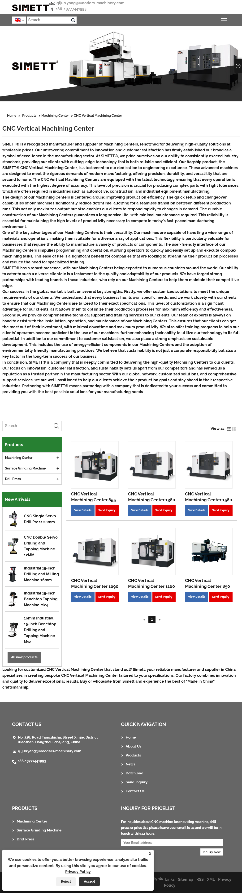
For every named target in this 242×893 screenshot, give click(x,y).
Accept (89, 881)
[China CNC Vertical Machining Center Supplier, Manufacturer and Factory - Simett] (31, 7)
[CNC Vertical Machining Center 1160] (151, 551)
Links (170, 879)
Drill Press (13, 479)
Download (134, 773)
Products (29, 115)
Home (11, 115)
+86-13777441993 (71, 9)
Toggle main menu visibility (224, 20)
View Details (82, 510)
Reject (66, 881)
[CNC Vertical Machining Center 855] (94, 464)
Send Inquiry (107, 510)
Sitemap (185, 879)
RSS (200, 879)
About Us (133, 746)
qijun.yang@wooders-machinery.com (90, 3)
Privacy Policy (78, 871)
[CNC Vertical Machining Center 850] (208, 551)
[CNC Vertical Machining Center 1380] (151, 464)
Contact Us (135, 791)
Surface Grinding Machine (25, 468)
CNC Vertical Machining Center (98, 115)
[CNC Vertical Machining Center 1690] (94, 551)
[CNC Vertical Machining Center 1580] (208, 464)
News (130, 764)
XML (211, 879)
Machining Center (55, 115)
